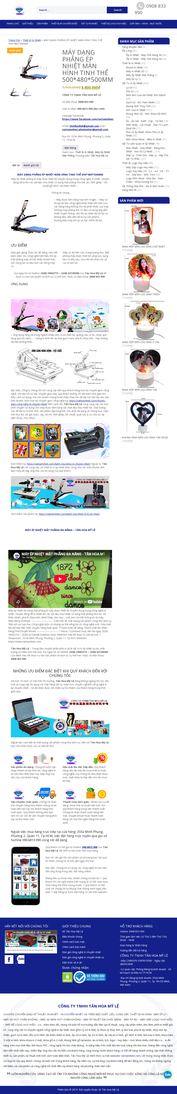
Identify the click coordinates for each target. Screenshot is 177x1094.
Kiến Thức (54, 30)
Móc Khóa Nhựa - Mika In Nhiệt (144, 139)
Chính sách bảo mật (73, 941)
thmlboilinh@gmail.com (84, 126)
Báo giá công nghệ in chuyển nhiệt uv (83, 957)
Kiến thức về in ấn (72, 962)
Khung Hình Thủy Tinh (138, 106)
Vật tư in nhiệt (89, 23)
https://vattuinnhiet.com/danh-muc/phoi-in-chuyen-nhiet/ (58, 463)
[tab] (16, 165)
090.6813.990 (89, 847)
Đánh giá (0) (31, 165)
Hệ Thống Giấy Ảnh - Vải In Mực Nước (143, 186)
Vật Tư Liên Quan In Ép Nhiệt (138, 143)
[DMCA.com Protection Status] (67, 977)
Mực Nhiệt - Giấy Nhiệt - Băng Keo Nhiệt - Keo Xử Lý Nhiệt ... (145, 149)
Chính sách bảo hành (74, 947)
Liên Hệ (41, 30)
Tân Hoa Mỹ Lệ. (110, 1089)
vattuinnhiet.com (130, 1055)
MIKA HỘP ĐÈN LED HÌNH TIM (139, 389)
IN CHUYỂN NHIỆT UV (74, 1014)
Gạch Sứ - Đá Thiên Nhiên (140, 102)
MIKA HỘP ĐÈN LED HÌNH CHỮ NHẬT (143, 246)
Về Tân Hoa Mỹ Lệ (72, 931)
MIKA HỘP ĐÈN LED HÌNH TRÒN (140, 294)
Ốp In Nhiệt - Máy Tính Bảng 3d (143, 55)
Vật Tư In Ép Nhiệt (132, 83)
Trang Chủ (14, 40)
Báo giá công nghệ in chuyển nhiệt (81, 952)
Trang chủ (12, 23)
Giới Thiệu (27, 23)
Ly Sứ (129, 87)
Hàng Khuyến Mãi (132, 47)
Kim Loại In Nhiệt (135, 110)
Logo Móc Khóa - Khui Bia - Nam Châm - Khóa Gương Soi (144, 180)
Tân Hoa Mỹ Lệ (99, 155)
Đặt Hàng (70, 147)
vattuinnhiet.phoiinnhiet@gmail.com (85, 129)
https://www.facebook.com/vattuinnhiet (88, 119)
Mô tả (16, 165)
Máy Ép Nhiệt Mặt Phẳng (140, 75)
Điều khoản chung (72, 936)
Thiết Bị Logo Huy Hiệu (113, 23)
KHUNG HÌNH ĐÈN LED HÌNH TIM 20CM (145, 437)
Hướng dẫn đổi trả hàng (133, 950)
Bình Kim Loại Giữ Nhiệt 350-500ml (145, 95)
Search (118, 10)
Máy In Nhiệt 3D (135, 71)
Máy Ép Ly (132, 78)
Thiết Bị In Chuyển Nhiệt (64, 23)
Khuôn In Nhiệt (134, 67)
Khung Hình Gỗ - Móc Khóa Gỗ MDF (146, 113)
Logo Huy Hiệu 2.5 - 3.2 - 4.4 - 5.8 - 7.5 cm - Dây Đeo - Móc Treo (147, 172)
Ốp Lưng (127, 50)
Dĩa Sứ (130, 91)
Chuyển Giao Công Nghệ (20, 30)
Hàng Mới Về (129, 190)
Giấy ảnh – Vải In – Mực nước (146, 23)
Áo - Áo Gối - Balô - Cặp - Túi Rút (144, 121)
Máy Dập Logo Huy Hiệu (139, 167)
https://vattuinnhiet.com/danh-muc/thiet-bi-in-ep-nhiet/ (69, 514)
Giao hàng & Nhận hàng (133, 945)
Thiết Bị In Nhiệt (32, 40)
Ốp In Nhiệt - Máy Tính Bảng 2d (143, 58)
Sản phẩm (42, 23)
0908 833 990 (136, 931)
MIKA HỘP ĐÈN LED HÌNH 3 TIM (140, 342)
